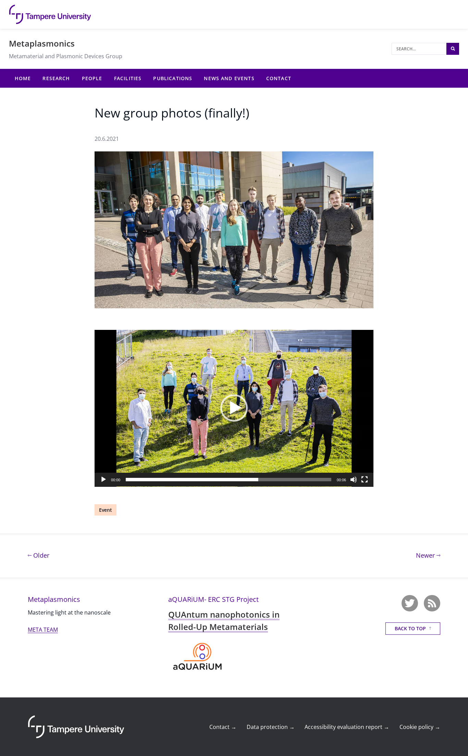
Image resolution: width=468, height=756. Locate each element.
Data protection (271, 727)
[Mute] (353, 479)
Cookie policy (419, 727)
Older (40, 555)
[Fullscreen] (364, 479)
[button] (234, 408)
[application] (234, 408)
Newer (428, 555)
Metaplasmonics (42, 43)
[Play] (103, 479)
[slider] (228, 479)
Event (105, 510)
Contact (222, 727)
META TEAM (43, 629)
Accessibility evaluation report (347, 727)
